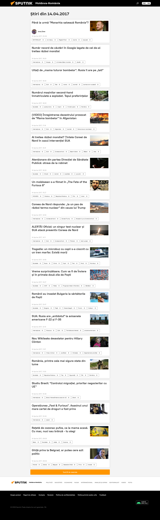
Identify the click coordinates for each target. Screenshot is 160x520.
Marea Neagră (68, 308)
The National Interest (72, 330)
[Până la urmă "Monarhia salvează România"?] (99, 26)
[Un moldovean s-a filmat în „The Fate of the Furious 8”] (99, 185)
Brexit (74, 397)
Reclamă (50, 495)
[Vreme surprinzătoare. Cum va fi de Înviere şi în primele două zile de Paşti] (99, 275)
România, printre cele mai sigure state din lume (59, 362)
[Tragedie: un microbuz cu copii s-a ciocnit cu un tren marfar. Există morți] (99, 252)
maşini (59, 107)
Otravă (46, 174)
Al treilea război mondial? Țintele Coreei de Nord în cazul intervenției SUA (59, 138)
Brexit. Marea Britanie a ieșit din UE (56, 397)
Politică (35, 464)
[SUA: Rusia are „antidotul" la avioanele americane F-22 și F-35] (99, 319)
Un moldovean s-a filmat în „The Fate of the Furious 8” (59, 183)
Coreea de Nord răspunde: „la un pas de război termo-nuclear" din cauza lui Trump (59, 205)
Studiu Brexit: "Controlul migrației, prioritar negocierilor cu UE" (69, 384)
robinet (56, 174)
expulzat (85, 40)
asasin (48, 420)
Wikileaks (75, 353)
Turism (80, 308)
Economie (68, 482)
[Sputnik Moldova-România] (22, 6)
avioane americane (89, 330)
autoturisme (47, 107)
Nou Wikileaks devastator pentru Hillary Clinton (57, 340)
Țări (82, 375)
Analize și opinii (101, 482)
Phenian (72, 241)
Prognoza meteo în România (71, 286)
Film (74, 196)
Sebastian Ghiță (67, 464)
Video (123, 482)
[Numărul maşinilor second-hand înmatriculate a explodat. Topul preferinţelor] (99, 96)
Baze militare (74, 151)
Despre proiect (15, 495)
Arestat (90, 464)
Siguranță (72, 375)
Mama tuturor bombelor (84, 129)
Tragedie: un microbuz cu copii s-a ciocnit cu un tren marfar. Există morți (60, 250)
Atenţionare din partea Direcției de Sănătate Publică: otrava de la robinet (60, 161)
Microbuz (92, 263)
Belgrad (55, 464)
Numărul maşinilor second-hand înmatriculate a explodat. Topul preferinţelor (60, 94)
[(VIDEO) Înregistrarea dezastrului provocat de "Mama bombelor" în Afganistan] (99, 118)
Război (86, 151)
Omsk (55, 263)
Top (62, 375)
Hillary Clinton (50, 353)
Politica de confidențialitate (65, 495)
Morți (82, 263)
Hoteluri (90, 308)
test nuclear (84, 241)
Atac (95, 151)
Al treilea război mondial (63, 62)
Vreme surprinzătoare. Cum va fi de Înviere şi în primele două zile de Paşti (59, 273)
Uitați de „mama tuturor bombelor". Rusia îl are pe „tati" (67, 70)
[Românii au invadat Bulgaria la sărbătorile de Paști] (99, 297)
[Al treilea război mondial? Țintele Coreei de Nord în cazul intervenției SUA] (99, 140)
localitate (67, 174)
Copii (64, 263)
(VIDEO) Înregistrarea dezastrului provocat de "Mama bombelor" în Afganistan (59, 116)
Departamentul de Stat (90, 353)
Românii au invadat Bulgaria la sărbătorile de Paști (58, 295)
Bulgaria (46, 308)
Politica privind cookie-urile (87, 495)
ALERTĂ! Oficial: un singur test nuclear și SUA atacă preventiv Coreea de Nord (58, 228)
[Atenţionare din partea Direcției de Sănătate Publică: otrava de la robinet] (99, 163)
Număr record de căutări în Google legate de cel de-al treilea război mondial (66, 49)
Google (48, 62)
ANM (45, 286)
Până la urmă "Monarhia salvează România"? (60, 22)
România (84, 107)
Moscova (48, 330)
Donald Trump (66, 218)
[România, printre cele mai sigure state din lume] (99, 364)
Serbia (45, 464)
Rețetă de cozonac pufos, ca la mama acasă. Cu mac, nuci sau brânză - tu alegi (60, 429)
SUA (47, 84)
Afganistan (58, 129)
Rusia (45, 263)
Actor (83, 196)
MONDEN (35, 196)
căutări (79, 62)
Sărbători (88, 286)
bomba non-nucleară (89, 84)
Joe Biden (63, 353)
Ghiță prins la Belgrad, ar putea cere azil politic (57, 451)
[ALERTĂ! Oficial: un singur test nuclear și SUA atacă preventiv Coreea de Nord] (99, 230)
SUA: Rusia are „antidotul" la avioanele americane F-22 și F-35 (56, 317)
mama (65, 84)
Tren (73, 263)
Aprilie (75, 40)
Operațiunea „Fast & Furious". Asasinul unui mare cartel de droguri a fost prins (60, 407)
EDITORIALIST (37, 40)
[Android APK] (142, 502)
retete (55, 442)
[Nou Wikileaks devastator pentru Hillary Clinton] (99, 342)
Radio (34, 442)
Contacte (42, 495)
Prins (80, 464)
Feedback (102, 495)
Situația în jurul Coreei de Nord (85, 218)
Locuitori (78, 174)
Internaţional (36, 62)
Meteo (55, 286)
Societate (35, 107)
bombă (75, 84)
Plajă (56, 308)
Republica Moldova (61, 196)
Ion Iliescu (50, 40)
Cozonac (65, 442)
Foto (130, 482)
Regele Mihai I (63, 40)
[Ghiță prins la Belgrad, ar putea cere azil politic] (99, 453)
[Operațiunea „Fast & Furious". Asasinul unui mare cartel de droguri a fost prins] (99, 409)
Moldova (47, 196)
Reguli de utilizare (29, 495)
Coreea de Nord (59, 151)
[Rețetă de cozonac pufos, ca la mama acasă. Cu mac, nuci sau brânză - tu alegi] (99, 431)
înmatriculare (71, 107)
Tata (56, 84)
